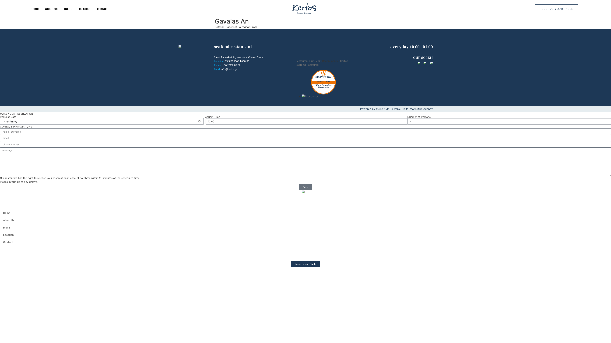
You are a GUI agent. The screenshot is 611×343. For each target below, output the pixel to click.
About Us (51, 8)
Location (85, 8)
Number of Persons (419, 117)
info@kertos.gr (229, 69)
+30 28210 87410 (231, 65)
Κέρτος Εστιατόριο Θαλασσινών (323, 86)
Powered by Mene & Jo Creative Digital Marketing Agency (396, 109)
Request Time (212, 117)
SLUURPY (321, 76)
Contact (102, 8)
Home (35, 8)
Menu (68, 8)
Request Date (8, 117)
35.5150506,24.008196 (237, 61)
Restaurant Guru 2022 (309, 61)
